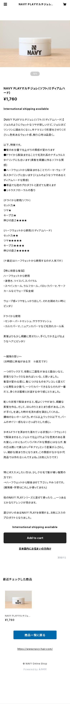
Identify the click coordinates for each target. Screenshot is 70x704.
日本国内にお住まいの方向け (35, 548)
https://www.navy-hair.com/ (35, 648)
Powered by (31, 669)
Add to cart (35, 538)
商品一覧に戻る (35, 635)
